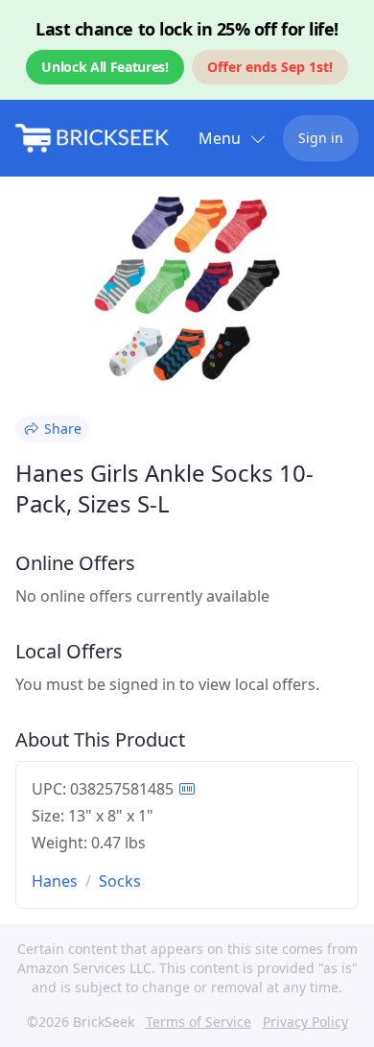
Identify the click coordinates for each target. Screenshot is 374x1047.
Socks (120, 881)
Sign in (320, 138)
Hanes (55, 881)
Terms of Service (198, 1021)
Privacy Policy (305, 1021)
